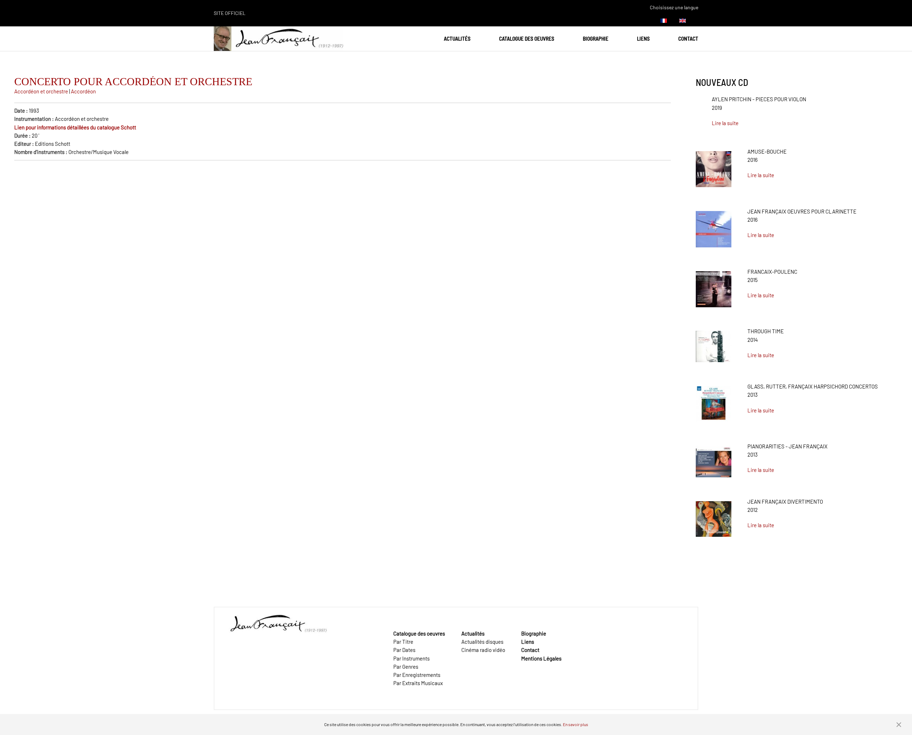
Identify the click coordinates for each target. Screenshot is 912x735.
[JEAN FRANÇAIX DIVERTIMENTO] (713, 516)
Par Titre (403, 641)
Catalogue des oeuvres (526, 38)
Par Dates (404, 650)
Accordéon (83, 91)
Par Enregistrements (416, 675)
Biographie (595, 38)
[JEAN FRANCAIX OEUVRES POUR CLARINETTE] (713, 226)
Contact (688, 38)
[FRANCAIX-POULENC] (713, 286)
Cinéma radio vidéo (483, 650)
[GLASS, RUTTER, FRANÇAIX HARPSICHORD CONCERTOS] (713, 401)
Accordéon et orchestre (41, 91)
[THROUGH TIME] (713, 344)
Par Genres (405, 666)
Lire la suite (725, 123)
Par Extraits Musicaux (418, 683)
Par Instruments (411, 658)
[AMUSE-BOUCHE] (713, 166)
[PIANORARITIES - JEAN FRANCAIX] (713, 459)
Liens (643, 38)
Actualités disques (482, 641)
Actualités (457, 38)
